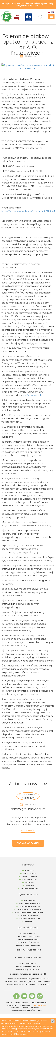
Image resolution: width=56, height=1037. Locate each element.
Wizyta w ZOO (21, 1003)
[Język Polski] (49, 12)
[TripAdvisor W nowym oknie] (40, 996)
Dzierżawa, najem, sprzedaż (29, 909)
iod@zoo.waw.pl (32, 395)
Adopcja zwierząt (29, 915)
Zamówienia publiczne (29, 906)
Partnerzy (29, 921)
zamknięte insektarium (28, 809)
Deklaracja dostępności (23, 1010)
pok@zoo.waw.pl (31, 969)
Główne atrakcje (29, 888)
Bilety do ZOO (29, 873)
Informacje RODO (31, 1007)
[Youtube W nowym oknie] (24, 996)
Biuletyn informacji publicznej (29, 912)
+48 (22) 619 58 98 (31, 942)
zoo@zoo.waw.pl (31, 945)
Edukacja (11, 1005)
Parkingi (30, 885)
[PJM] (28, 17)
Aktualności (40, 1005)
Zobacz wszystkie (28, 843)
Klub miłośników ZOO (29, 918)
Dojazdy (29, 882)
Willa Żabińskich (39, 1003)
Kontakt (29, 870)
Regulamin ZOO (29, 879)
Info (40, 1010)
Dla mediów (29, 900)
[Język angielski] (53, 12)
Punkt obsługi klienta (29, 903)
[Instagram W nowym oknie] (32, 996)
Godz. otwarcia (29, 876)
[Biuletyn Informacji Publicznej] (16, 17)
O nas (9, 1003)
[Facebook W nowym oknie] (16, 996)
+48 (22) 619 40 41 (30, 939)
